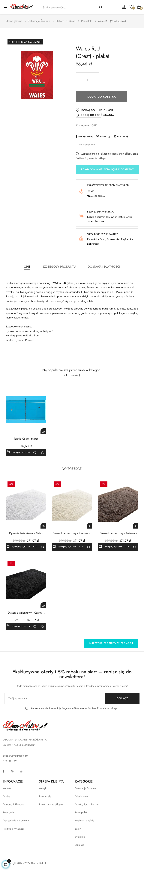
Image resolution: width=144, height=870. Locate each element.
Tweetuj (105, 136)
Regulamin (8, 812)
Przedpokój (81, 812)
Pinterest (123, 136)
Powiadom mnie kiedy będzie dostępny (107, 169)
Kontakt (7, 788)
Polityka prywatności (14, 829)
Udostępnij (85, 136)
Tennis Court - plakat (26, 439)
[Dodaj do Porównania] (42, 452)
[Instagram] (21, 771)
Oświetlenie (81, 796)
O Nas (6, 796)
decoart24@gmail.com (15, 755)
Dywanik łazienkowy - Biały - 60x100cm (25, 533)
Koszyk (42, 788)
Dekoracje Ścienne (85, 788)
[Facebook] (3, 771)
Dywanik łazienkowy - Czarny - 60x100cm (26, 613)
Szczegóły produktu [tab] (59, 266)
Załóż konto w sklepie (51, 804)
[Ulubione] (132, 6)
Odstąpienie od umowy (16, 820)
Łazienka (79, 845)
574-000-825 (97, 196)
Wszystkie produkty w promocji (111, 643)
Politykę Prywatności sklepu (91, 158)
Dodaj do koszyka (101, 96)
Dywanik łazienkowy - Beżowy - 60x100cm (118, 533)
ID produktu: (82, 125)
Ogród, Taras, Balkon (86, 804)
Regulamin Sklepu (122, 153)
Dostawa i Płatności (14, 804)
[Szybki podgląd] (43, 431)
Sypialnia (80, 837)
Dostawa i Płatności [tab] (104, 266)
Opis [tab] (27, 266)
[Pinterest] (12, 771)
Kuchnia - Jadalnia (84, 820)
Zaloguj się (45, 796)
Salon (78, 829)
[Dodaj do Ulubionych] (35, 452)
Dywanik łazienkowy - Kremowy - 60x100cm (72, 533)
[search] (101, 7)
